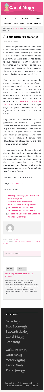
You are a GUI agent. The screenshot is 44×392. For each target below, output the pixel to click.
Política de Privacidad (14, 386)
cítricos (17, 241)
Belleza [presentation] (10, 269)
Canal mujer (22, 7)
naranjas (29, 241)
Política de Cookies (30, 386)
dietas (23, 241)
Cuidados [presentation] (21, 269)
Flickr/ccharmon (18, 183)
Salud (15, 239)
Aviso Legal (33, 383)
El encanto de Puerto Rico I (21, 208)
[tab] (8, 269)
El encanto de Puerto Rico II (21, 211)
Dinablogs (24, 383)
